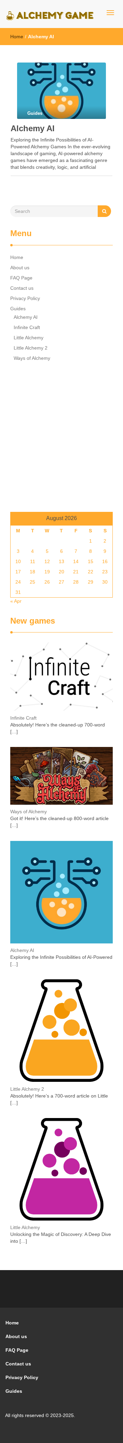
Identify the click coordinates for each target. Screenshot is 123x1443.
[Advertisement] (61, 438)
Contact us (21, 288)
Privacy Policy (25, 298)
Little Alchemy (28, 337)
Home (16, 36)
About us (19, 267)
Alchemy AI (33, 128)
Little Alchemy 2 (30, 348)
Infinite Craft (27, 327)
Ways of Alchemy (32, 358)
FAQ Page (21, 278)
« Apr (16, 601)
